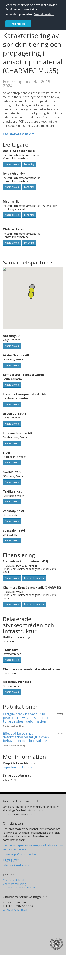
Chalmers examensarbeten (19, 887)
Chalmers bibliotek (14, 880)
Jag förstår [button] (18, 23)
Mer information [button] (44, 14)
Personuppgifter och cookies (20, 854)
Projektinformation (34, 578)
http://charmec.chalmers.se (19, 767)
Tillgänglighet (11, 860)
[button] (31, 295)
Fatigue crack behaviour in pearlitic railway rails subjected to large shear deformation (27, 717)
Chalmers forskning (14, 884)
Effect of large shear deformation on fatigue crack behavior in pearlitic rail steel (26, 737)
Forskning (29, 164)
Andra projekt (12, 164)
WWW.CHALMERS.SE (15, 909)
